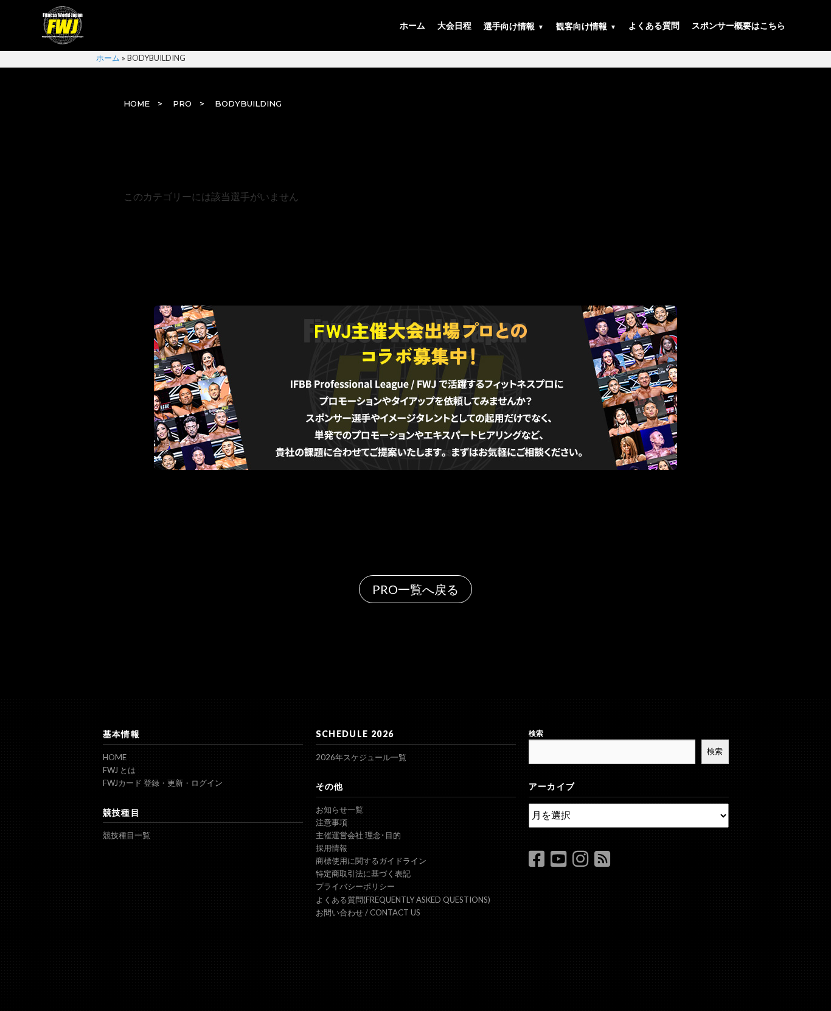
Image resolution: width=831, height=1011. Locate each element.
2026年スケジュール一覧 (361, 757)
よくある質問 (654, 25)
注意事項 (331, 822)
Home (115, 757)
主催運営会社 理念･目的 (358, 835)
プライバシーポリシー (355, 886)
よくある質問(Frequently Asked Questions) (403, 899)
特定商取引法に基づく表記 (363, 873)
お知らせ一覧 (339, 809)
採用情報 (331, 848)
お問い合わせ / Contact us (368, 912)
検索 (536, 733)
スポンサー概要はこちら (738, 25)
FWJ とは (119, 770)
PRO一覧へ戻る (415, 589)
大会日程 (454, 25)
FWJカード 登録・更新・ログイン (163, 783)
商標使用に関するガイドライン (371, 861)
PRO (182, 103)
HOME (136, 103)
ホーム (412, 25)
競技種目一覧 (126, 835)
